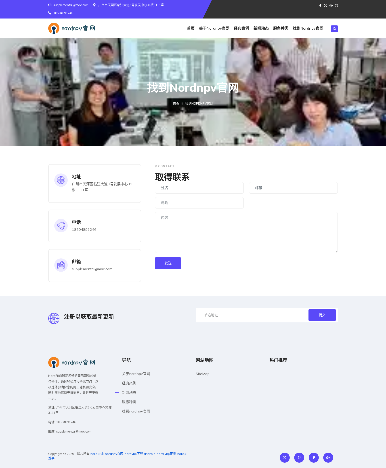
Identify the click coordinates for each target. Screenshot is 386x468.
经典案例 (241, 28)
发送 (168, 263)
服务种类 (280, 28)
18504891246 (63, 13)
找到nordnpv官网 (308, 28)
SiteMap (203, 373)
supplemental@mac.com (70, 5)
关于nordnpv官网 (214, 28)
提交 (322, 315)
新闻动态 (261, 28)
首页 (191, 28)
